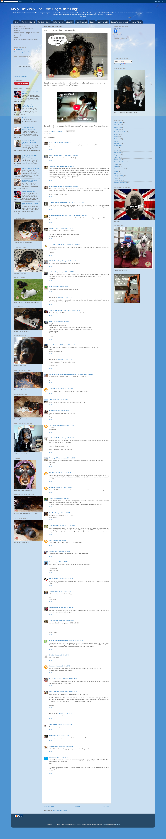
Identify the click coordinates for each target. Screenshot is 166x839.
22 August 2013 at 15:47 (65, 388)
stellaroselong (53, 272)
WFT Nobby (52, 142)
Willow (51, 498)
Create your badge (118, 34)
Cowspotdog (53, 388)
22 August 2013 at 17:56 (67, 525)
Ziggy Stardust (54, 620)
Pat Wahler (52, 591)
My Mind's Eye (53, 228)
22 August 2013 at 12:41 (66, 228)
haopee (51, 735)
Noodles (51, 513)
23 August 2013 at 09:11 (69, 691)
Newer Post (49, 807)
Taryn (50, 399)
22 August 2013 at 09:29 (64, 142)
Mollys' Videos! (136, 22)
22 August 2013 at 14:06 (60, 286)
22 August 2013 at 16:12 (69, 438)
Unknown (54, 131)
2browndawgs (53, 746)
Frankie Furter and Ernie (57, 310)
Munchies (117, 157)
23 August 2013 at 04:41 (67, 607)
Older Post (105, 807)
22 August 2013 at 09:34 (70, 155)
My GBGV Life (53, 578)
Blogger (117, 824)
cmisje (105, 824)
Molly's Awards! (103, 22)
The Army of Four (54, 458)
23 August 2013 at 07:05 (62, 655)
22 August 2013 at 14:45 (72, 310)
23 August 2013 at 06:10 (75, 640)
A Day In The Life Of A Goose (58, 640)
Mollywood (117, 155)
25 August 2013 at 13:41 (66, 746)
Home (17, 22)
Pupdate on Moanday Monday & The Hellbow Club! (29, 142)
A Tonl (51, 540)
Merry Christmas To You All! (30, 168)
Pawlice (116, 164)
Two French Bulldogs (56, 425)
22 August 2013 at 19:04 (61, 540)
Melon (51, 757)
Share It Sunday (119, 169)
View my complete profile (21, 52)
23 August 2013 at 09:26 (64, 713)
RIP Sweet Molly (27, 118)
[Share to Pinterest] (74, 131)
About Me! (69, 22)
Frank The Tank (54, 166)
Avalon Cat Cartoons (55, 155)
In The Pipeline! (58, 22)
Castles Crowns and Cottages (58, 202)
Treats (116, 178)
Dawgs (116, 136)
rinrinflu (51, 655)
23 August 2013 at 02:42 (63, 591)
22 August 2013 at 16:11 (70, 425)
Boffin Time (117, 125)
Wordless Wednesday (120, 182)
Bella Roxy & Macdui (55, 186)
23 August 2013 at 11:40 (61, 735)
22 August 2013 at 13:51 (68, 261)
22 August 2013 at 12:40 (79, 215)
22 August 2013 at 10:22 (70, 186)
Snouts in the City (55, 487)
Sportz (116, 173)
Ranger (51, 410)
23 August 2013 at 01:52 (66, 578)
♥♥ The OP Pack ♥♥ (55, 438)
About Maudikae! (81, 22)
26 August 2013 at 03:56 (60, 757)
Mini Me (116, 150)
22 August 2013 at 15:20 (64, 359)
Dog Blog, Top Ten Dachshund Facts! (28, 105)
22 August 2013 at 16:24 (68, 458)
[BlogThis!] (69, 131)
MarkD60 (51, 551)
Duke (50, 562)
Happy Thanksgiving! (28, 191)
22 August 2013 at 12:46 (72, 244)
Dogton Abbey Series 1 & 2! (119, 22)
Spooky (116, 171)
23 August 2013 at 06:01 (66, 620)
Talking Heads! (118, 175)
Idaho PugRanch (54, 345)
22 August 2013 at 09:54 (67, 166)
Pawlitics (116, 166)
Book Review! (118, 127)
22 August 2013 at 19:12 (62, 551)
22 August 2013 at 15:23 (85, 374)
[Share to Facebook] (72, 131)
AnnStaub (52, 472)
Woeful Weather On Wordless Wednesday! (29, 128)
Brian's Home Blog (55, 261)
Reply (50, 149)
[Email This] (67, 131)
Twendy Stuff (118, 180)
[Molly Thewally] (115, 32)
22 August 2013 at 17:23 (63, 472)
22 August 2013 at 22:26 (60, 562)
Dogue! (92, 22)
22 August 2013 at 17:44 (62, 513)
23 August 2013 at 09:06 (69, 678)
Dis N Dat (117, 143)
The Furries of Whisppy (56, 244)
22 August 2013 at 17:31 (68, 487)
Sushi (51, 286)
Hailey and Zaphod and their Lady (60, 215)
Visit (20, 76)
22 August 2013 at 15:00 (61, 321)
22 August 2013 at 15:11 (67, 345)
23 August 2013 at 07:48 (63, 666)
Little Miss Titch (54, 525)
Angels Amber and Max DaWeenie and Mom (63, 374)
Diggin (116, 141)
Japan (115, 148)
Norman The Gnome (120, 162)
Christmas (117, 129)
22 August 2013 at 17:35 (61, 498)
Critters (51, 134)
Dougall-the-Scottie (55, 678)
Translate (128, 64)
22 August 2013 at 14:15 (64, 297)
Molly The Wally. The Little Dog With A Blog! (44, 9)
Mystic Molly (117, 159)
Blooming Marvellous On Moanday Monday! (29, 180)
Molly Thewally (117, 28)
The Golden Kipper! (44, 22)
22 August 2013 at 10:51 (76, 202)
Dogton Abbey (118, 145)
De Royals (117, 139)
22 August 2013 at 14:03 (66, 272)
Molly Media (117, 152)
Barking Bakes (118, 122)
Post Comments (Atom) (59, 810)
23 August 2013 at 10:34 (65, 724)
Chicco (51, 321)
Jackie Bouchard (54, 607)
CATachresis (53, 724)
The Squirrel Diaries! (28, 22)
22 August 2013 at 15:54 (61, 410)
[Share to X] (70, 131)
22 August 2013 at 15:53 (60, 399)
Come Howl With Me (120, 132)
